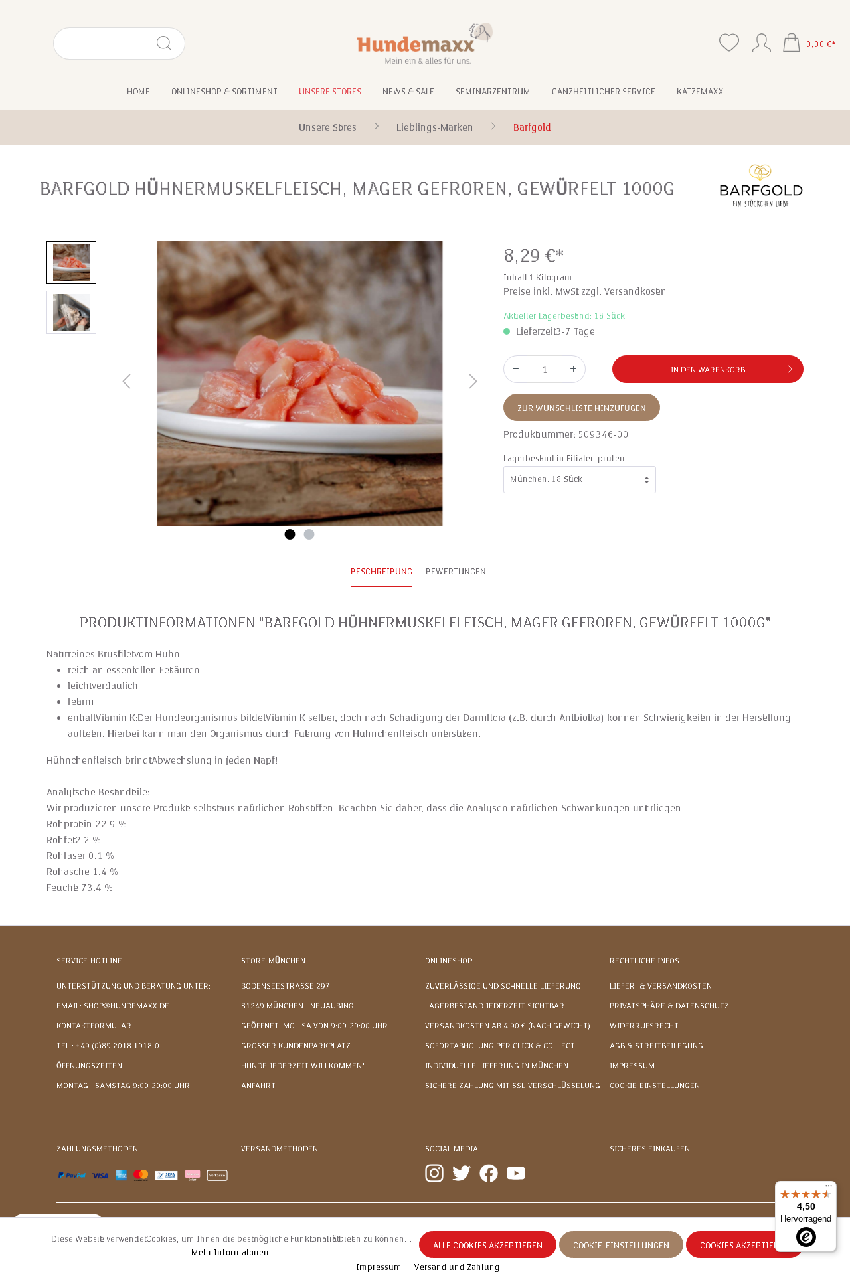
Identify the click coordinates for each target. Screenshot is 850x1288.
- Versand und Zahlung (454, 1267)
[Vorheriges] (126, 384)
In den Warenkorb (708, 369)
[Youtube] (516, 1172)
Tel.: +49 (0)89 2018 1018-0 (107, 1045)
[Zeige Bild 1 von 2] (290, 534)
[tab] (381, 572)
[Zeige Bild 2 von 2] (309, 534)
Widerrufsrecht (644, 1025)
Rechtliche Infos (644, 960)
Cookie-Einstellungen (655, 1085)
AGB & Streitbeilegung (656, 1045)
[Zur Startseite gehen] (425, 43)
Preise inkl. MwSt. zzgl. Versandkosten (585, 291)
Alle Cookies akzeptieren (488, 1245)
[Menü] (829, 1189)
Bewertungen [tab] (456, 571)
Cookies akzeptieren (745, 1245)
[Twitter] (461, 1172)
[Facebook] (488, 1172)
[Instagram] (434, 1172)
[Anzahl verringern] (515, 369)
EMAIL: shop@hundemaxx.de (112, 1005)
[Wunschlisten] (729, 43)
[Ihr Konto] (761, 40)
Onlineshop (448, 960)
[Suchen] (169, 43)
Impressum (632, 1065)
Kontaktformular (93, 1025)
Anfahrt (258, 1085)
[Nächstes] (473, 384)
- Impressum (377, 1267)
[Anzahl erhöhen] (574, 369)
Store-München (273, 960)
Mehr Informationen (230, 1253)
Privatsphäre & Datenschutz (669, 1005)
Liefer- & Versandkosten (661, 986)
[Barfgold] (761, 185)
